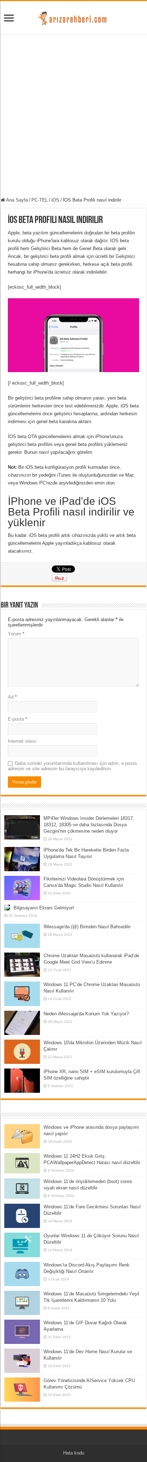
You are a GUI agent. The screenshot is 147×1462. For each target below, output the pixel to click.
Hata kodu (73, 1453)
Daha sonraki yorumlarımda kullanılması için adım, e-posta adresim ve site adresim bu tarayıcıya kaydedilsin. (72, 766)
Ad (12, 697)
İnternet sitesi (22, 741)
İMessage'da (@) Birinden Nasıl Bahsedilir (87, 926)
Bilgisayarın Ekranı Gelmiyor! (44, 907)
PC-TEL (39, 200)
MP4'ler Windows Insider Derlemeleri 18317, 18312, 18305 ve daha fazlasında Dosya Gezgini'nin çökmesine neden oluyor (89, 825)
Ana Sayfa (16, 200)
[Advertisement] (73, 116)
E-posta (17, 719)
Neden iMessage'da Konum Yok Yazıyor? (86, 1013)
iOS (55, 200)
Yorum (16, 633)
